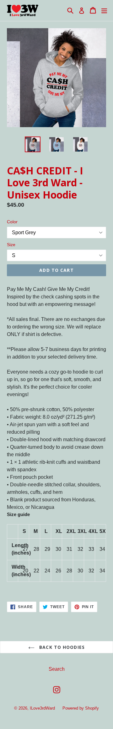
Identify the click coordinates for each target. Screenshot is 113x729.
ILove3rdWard (42, 708)
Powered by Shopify (80, 708)
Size (11, 244)
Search (57, 669)
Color (12, 221)
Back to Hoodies (61, 647)
